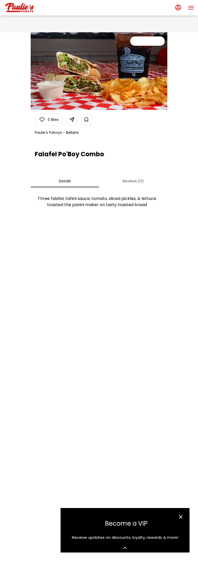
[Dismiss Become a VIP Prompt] (181, 517)
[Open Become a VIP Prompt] (125, 548)
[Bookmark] (86, 119)
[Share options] (72, 119)
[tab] (65, 181)
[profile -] (178, 7)
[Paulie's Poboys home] (27, 7)
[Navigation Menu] (191, 7)
